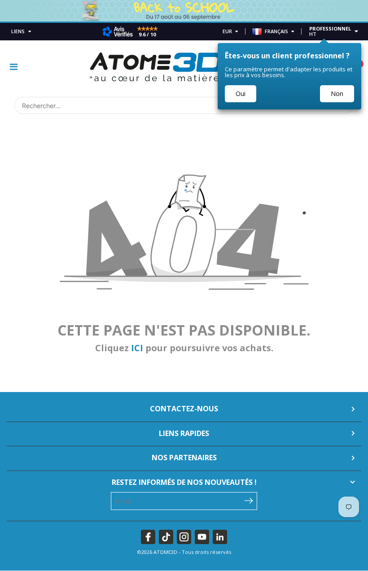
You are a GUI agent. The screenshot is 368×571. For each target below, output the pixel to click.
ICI (137, 348)
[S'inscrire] (248, 500)
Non (337, 93)
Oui (240, 93)
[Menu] (14, 67)
